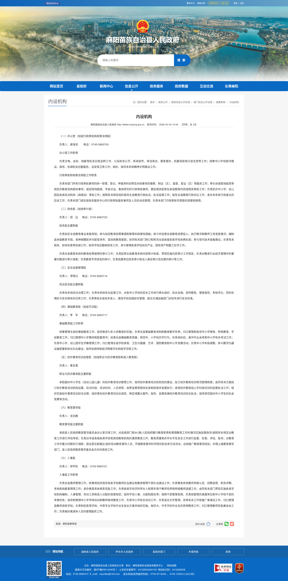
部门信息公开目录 (203, 102)
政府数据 (181, 86)
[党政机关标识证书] (239, 568)
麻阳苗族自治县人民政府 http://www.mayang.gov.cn (118, 124)
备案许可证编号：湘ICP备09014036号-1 (96, 569)
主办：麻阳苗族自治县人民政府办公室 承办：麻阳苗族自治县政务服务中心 (130, 565)
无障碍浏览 (214, 3)
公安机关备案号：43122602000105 (138, 569)
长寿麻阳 (231, 86)
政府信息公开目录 (180, 102)
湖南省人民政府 (90, 551)
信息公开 (131, 86)
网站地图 (171, 565)
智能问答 (201, 3)
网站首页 (56, 86)
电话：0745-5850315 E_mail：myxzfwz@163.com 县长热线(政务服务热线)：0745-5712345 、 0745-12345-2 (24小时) (130, 573)
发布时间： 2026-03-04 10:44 (163, 124)
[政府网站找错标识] (223, 568)
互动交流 (206, 86)
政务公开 (163, 102)
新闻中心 (106, 86)
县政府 (81, 86)
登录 (236, 3)
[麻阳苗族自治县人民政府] (144, 34)
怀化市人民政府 (124, 551)
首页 (152, 102)
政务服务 (156, 86)
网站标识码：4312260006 (130, 569)
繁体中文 (191, 3)
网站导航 (57, 551)
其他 (228, 551)
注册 (242, 3)
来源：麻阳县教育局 (66, 523)
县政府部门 (159, 551)
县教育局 (220, 102)
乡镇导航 (193, 551)
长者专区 (224, 3)
